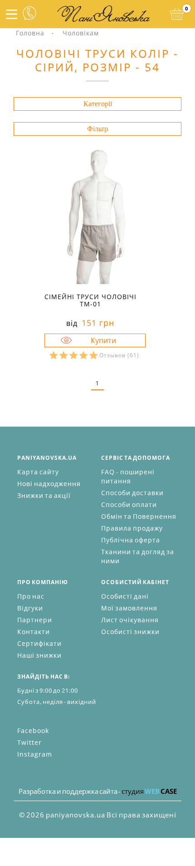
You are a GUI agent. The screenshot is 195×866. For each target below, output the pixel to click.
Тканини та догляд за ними (137, 556)
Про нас (30, 596)
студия (149, 791)
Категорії (97, 104)
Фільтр (97, 129)
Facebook (33, 730)
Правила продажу (132, 528)
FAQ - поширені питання (128, 476)
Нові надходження (49, 483)
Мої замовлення (129, 608)
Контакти (33, 631)
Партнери (34, 619)
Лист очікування (130, 619)
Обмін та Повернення (138, 516)
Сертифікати (39, 643)
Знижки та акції (44, 495)
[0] (177, 14)
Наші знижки (39, 655)
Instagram (34, 754)
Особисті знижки (130, 631)
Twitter (29, 742)
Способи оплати (129, 504)
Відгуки (30, 608)
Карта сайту (38, 471)
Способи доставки (132, 492)
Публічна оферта (130, 540)
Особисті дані (125, 596)
